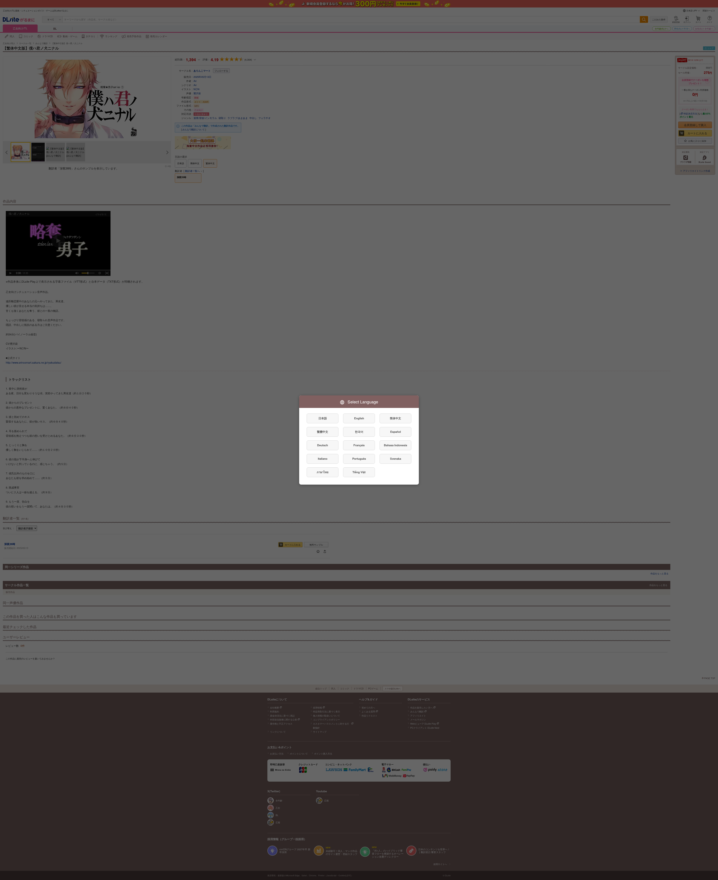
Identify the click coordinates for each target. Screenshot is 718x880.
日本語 (322, 418)
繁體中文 (322, 432)
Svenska (395, 459)
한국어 (359, 432)
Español (395, 432)
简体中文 (395, 418)
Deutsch (322, 445)
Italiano (322, 459)
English (359, 418)
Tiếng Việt (359, 472)
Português (359, 459)
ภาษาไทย (323, 472)
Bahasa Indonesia (395, 445)
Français (359, 445)
